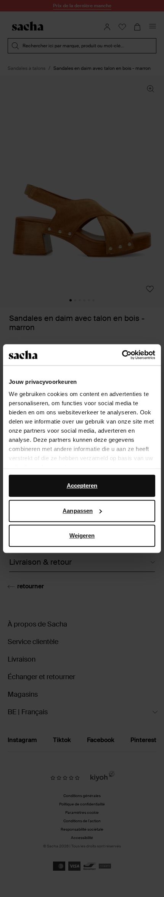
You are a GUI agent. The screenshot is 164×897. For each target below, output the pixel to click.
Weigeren (82, 535)
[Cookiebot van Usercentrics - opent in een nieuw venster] (121, 355)
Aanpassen (78, 510)
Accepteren (82, 485)
